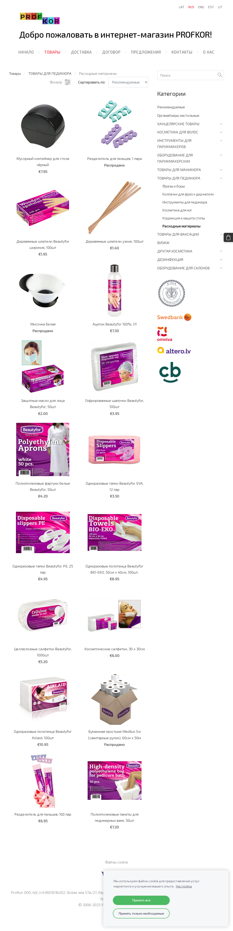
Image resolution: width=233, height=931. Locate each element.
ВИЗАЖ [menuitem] (163, 242)
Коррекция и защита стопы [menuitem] (183, 218)
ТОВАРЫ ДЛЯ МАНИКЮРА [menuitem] (179, 169)
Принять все (141, 900)
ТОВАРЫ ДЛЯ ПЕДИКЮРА (49, 73)
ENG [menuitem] (201, 7)
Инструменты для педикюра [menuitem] (184, 202)
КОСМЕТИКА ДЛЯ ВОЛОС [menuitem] (177, 132)
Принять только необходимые (141, 913)
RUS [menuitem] (191, 7)
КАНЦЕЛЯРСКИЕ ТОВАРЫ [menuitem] (178, 124)
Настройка (184, 886)
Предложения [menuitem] (146, 52)
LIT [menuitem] (220, 7)
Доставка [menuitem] (81, 52)
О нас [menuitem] (209, 52)
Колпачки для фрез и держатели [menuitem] (188, 194)
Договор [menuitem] (111, 52)
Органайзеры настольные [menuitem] (178, 115)
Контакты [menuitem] (182, 52)
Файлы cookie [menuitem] (116, 862)
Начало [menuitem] (26, 52)
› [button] (221, 124)
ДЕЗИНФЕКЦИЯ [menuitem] (170, 259)
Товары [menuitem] (52, 52)
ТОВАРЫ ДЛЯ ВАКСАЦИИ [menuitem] (178, 234)
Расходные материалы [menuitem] (181, 226)
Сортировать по (91, 82)
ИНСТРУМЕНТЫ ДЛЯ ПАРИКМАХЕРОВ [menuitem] (174, 143)
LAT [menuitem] (181, 7)
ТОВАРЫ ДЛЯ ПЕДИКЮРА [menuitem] (178, 178)
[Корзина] (228, 237)
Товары (15, 73)
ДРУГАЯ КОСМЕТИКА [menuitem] (174, 251)
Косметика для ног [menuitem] (177, 210)
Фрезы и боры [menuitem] (173, 186)
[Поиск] (220, 75)
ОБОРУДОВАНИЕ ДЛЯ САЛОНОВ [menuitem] (183, 268)
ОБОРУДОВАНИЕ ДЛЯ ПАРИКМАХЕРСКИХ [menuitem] (175, 158)
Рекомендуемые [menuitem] (171, 107)
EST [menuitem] (211, 7)
